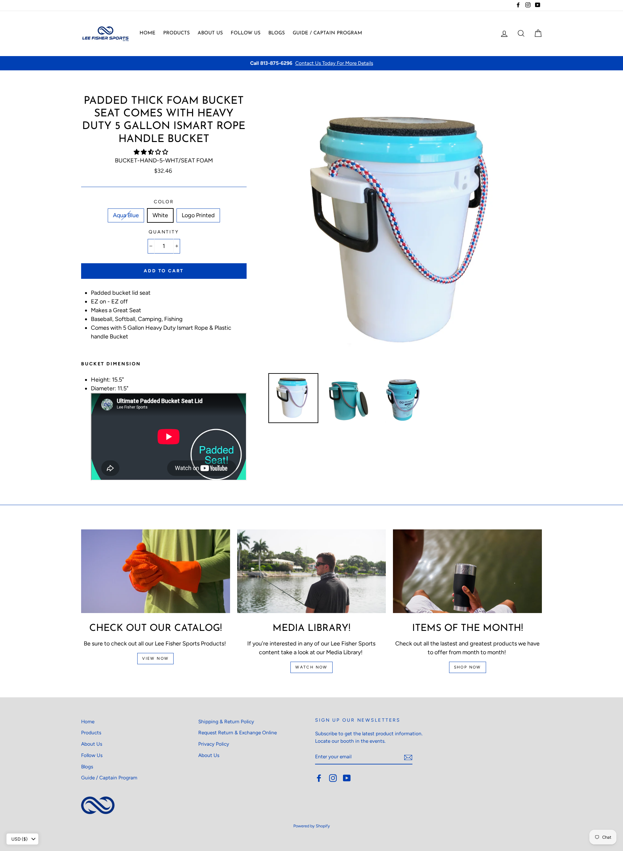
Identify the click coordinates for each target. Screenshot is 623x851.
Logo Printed (198, 215)
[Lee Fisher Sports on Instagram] (333, 778)
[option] (311, 63)
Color (164, 202)
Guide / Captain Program (327, 33)
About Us (210, 33)
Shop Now (467, 667)
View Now (155, 658)
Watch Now (311, 667)
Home (147, 33)
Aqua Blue (126, 215)
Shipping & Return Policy (226, 721)
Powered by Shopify (311, 825)
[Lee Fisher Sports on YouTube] (347, 778)
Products (176, 33)
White (160, 215)
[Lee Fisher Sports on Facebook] (319, 778)
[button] (151, 152)
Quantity (164, 232)
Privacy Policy (213, 744)
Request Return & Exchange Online (237, 732)
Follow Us (246, 33)
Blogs (276, 33)
